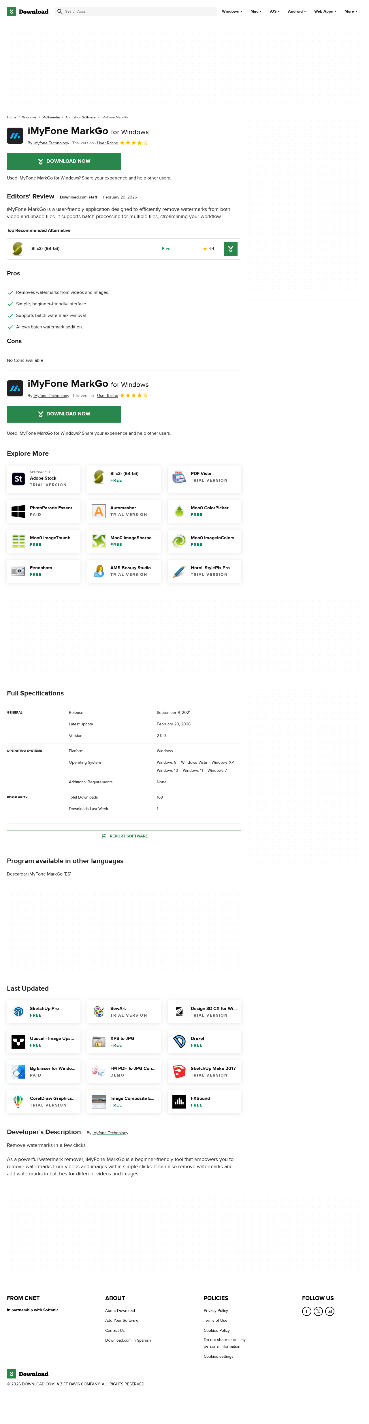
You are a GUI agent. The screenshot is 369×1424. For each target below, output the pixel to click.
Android (295, 12)
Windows (230, 12)
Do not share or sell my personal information (225, 1343)
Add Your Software (121, 1320)
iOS (273, 12)
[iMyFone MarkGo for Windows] (15, 136)
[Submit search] (60, 11)
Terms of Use (215, 1320)
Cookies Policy (217, 1330)
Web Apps (323, 12)
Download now (68, 161)
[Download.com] (27, 11)
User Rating (107, 143)
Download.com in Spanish (128, 1340)
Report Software (129, 836)
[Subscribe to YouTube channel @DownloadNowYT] (329, 1311)
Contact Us (115, 1330)
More (349, 11)
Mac (254, 12)
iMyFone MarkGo (88, 131)
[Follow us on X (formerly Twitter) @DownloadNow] (318, 1311)
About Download (120, 1310)
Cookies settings (219, 1356)
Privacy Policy (216, 1310)
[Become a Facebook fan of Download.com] (306, 1311)
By (48, 143)
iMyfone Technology (110, 1132)
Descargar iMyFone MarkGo (35, 874)
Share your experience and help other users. (126, 178)
